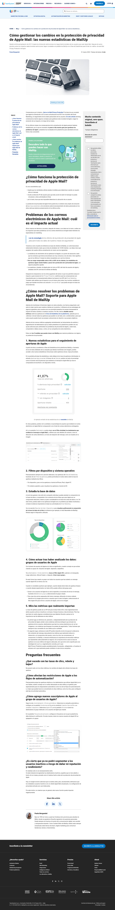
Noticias (101, 16)
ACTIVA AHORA (42, 166)
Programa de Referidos (73, 867)
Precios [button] (49, 3)
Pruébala (99, 3)
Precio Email (70, 863)
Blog (17, 29)
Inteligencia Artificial (44, 869)
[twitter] (60, 804)
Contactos (12, 865)
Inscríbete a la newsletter (93, 846)
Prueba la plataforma (15, 869)
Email (40, 863)
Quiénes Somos (98, 863)
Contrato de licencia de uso (88, 903)
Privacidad (98, 905)
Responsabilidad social (99, 869)
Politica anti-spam (100, 903)
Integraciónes (39, 3)
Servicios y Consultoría (73, 869)
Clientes (96, 865)
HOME (11, 29)
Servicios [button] (27, 3)
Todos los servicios (44, 872)
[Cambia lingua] (91, 3)
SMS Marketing (43, 865)
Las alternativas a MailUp (45, 874)
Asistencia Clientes (14, 863)
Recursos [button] (58, 3)
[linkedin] (53, 804)
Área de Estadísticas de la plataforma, (57, 314)
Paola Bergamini (15, 52)
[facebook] (47, 804)
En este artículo (71, 116)
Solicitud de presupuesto (15, 867)
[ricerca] (86, 3)
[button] (16, 115)
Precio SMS (70, 865)
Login (109, 3)
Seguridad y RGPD (98, 872)
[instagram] (61, 881)
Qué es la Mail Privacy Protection (53, 112)
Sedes (95, 867)
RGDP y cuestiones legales (84, 16)
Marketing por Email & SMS (19, 16)
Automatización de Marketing (60, 16)
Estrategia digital (39, 16)
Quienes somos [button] (69, 3)
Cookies (103, 905)
